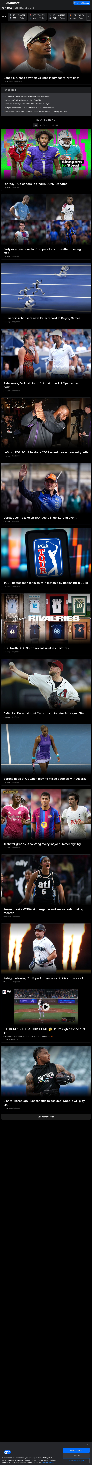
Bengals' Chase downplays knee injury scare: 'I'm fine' (41, 78)
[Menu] (3, 3)
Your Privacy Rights (76, 1461)
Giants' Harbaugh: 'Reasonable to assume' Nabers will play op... (44, 1102)
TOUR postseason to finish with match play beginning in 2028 (45, 583)
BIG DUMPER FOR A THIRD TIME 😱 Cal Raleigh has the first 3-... (44, 1030)
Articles (44, 125)
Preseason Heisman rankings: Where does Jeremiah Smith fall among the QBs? (36, 111)
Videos (55, 125)
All (35, 125)
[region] (46, 1453)
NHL (27, 8)
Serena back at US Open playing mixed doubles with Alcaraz (45, 778)
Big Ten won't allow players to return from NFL (23, 100)
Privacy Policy (47, 1462)
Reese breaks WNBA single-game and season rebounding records (43, 911)
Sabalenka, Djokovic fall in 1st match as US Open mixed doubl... (41, 385)
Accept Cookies (76, 1450)
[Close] (87, 1444)
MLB (32, 8)
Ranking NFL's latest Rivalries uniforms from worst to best (27, 96)
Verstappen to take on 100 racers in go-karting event (40, 517)
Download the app (81, 3)
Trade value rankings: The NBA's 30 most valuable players (27, 104)
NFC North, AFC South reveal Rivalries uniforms (36, 648)
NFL (16, 8)
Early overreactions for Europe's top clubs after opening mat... (42, 251)
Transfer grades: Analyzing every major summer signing (42, 844)
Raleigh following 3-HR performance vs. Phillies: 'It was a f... (44, 978)
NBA (21, 8)
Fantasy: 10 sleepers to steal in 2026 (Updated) (36, 184)
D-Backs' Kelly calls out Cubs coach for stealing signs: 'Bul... (45, 713)
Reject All (76, 1455)
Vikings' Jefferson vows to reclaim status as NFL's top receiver (29, 108)
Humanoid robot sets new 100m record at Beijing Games (41, 318)
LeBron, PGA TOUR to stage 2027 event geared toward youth (45, 452)
